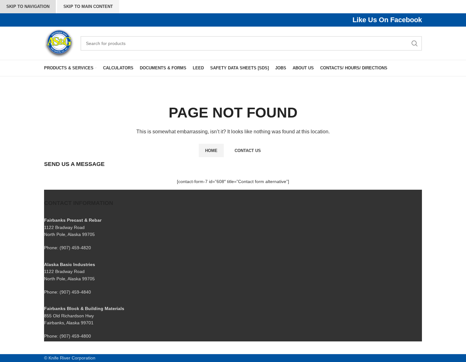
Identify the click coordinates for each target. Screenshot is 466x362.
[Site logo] (59, 42)
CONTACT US (248, 150)
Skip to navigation (27, 6)
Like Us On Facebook (387, 20)
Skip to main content (88, 6)
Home (211, 150)
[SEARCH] (414, 43)
